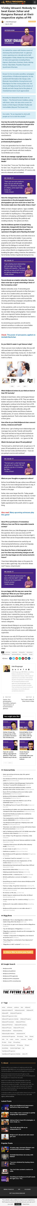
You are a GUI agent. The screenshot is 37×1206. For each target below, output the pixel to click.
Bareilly (30, 654)
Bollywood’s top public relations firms (15, 904)
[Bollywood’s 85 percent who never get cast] (5, 1136)
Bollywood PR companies (11, 978)
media (11, 1039)
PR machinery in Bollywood (8, 1045)
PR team (27, 1045)
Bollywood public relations (8, 1033)
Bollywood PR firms (9, 973)
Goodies (27, 1189)
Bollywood (27, 1007)
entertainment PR (21, 1033)
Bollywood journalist (20, 1010)
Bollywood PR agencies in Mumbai (10, 1019)
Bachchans (25, 654)
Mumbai (30, 1039)
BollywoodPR (5, 1013)
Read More (26, 1204)
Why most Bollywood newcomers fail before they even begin (21, 1106)
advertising (7, 652)
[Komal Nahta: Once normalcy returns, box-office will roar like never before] (27, 725)
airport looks (14, 652)
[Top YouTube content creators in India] (5, 1171)
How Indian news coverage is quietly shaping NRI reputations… (22, 1113)
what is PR (24, 1054)
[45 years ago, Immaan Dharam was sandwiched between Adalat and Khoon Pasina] (5, 1149)
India (3, 1039)
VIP (19, 1189)
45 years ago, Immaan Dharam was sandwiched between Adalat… (22, 1148)
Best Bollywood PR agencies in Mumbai (15, 854)
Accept (18, 1204)
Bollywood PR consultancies (12, 981)
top (23, 1048)
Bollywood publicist (9, 971)
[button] (14, 380)
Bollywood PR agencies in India (9, 1016)
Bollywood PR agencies (10, 976)
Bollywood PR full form (7, 1024)
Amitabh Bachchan (6, 654)
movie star (23, 1039)
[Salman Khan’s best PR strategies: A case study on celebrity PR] (5, 1122)
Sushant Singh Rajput (15, 1048)
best (22, 1007)
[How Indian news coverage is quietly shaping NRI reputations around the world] (5, 1114)
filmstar (31, 1036)
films (26, 1036)
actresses (9, 1007)
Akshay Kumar (29, 652)
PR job (9, 1042)
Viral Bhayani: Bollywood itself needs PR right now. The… (22, 1177)
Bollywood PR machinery (21, 1024)
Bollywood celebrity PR (7, 1010)
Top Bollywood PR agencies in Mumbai (11, 1054)
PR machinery (16, 1042)
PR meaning (20, 1045)
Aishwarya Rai (22, 652)
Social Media (5, 1048)
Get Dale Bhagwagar (17, 1193)
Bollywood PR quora (6, 1027)
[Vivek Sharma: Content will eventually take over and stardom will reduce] (27, 745)
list (7, 1039)
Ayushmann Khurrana (16, 654)
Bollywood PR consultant (8, 1022)
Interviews (32, 21)
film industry (20, 1036)
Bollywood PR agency (25, 1019)
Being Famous (9, 1189)
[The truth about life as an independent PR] (5, 1129)
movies (17, 1039)
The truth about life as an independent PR (18, 1128)
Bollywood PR (7, 968)
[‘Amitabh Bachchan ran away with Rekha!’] (5, 1156)
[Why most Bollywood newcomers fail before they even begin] (5, 1107)
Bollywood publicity (17, 1030)
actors (3, 1007)
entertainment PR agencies (8, 1036)
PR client (4, 1042)
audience (16, 1007)
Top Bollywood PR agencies (8, 1051)
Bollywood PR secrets (19, 1027)
